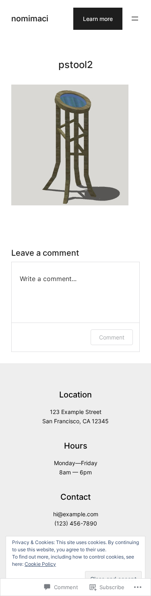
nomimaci (29, 18)
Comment (111, 337)
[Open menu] (135, 18)
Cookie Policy (40, 564)
